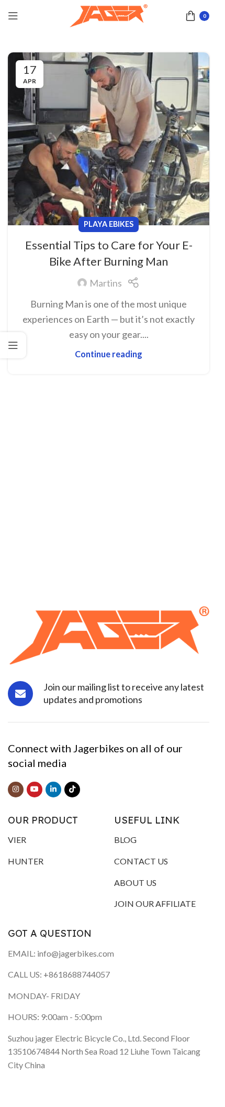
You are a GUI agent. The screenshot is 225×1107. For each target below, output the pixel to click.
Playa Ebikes (108, 224)
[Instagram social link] (16, 789)
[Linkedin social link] (53, 789)
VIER (17, 840)
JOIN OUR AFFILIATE (155, 903)
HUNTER (25, 861)
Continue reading (108, 354)
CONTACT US (141, 861)
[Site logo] (109, 14)
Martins (105, 283)
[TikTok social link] (72, 789)
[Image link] (108, 634)
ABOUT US (135, 882)
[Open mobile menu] (13, 15)
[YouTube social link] (34, 789)
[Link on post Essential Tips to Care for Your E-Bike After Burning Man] (108, 138)
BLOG (125, 840)
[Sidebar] (13, 345)
